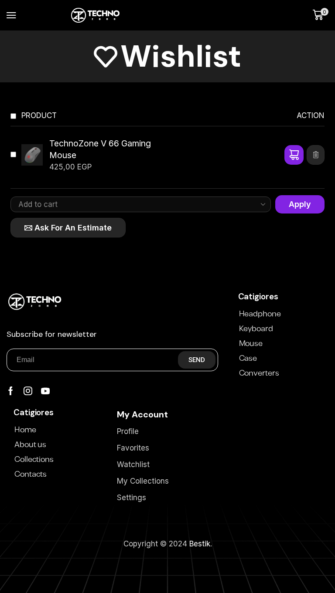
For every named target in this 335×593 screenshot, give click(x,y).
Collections (34, 459)
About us (30, 445)
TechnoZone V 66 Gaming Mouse (100, 149)
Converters (259, 373)
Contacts (30, 474)
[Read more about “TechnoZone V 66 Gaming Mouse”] (294, 155)
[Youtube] (45, 390)
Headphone (260, 314)
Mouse (251, 343)
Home (25, 430)
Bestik (199, 543)
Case (248, 358)
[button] (11, 15)
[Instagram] (28, 390)
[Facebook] (11, 390)
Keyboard (256, 329)
